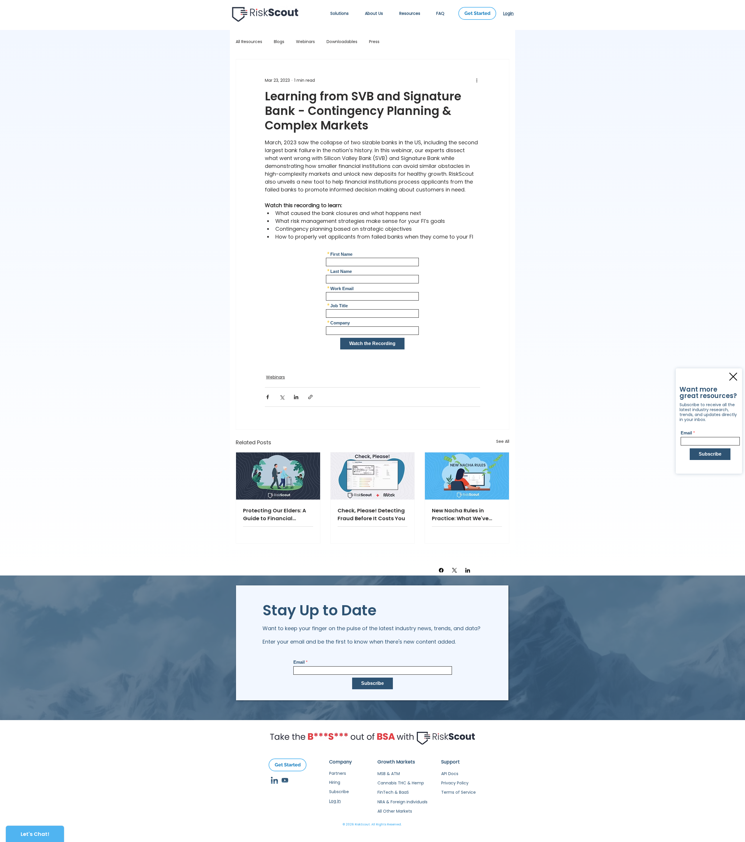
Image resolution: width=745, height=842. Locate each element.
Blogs (279, 41)
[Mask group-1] (284, 780)
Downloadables (342, 41)
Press (374, 41)
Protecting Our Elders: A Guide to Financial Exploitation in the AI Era (275, 514)
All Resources (249, 41)
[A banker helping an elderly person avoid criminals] (278, 476)
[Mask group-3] (274, 780)
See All (502, 441)
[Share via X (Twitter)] (282, 397)
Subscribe (339, 792)
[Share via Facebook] (267, 397)
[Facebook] (441, 570)
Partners (337, 773)
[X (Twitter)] (454, 570)
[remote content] (372, 302)
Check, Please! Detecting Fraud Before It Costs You (371, 514)
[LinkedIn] (467, 570)
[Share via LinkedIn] (296, 397)
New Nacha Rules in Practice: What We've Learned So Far (460, 514)
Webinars (305, 41)
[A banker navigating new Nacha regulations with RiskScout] (467, 476)
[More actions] (476, 80)
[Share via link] (310, 397)
